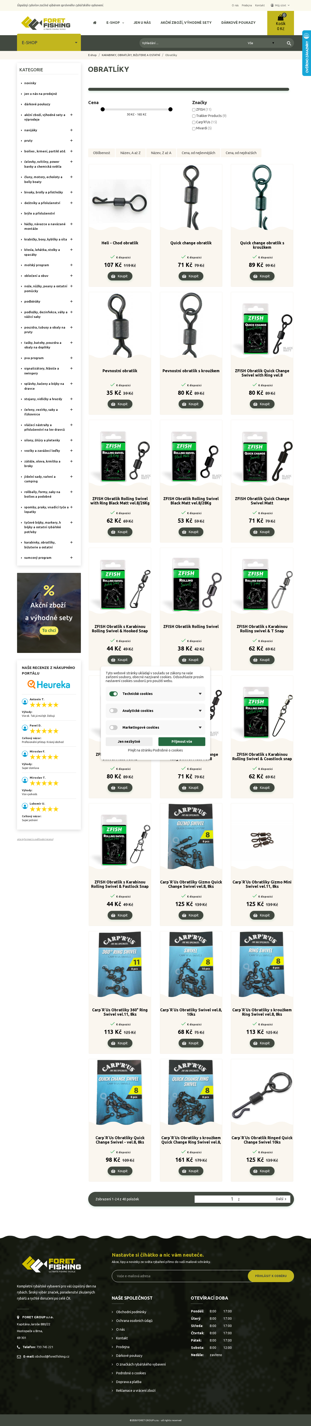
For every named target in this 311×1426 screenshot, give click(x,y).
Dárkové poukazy (128, 1356)
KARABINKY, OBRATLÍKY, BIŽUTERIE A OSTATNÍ (39, 545)
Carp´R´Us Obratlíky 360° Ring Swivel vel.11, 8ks (120, 1012)
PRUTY (28, 140)
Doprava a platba (128, 1382)
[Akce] (49, 612)
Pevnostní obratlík (120, 371)
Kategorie (31, 69)
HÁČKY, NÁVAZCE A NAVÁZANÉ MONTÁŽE (45, 226)
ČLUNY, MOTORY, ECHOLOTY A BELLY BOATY (43, 179)
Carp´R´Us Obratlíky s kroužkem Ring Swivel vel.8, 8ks (262, 1012)
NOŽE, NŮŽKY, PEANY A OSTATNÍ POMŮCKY (45, 288)
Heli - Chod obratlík (120, 243)
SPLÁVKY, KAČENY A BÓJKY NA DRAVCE (44, 386)
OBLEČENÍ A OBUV (36, 275)
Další (282, 1199)
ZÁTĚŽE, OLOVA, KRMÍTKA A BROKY (42, 464)
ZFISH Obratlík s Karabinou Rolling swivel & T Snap (262, 628)
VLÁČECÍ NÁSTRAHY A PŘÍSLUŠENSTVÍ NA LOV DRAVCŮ (44, 427)
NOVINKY (30, 83)
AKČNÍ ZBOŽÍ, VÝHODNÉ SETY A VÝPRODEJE (44, 117)
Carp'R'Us (206, 122)
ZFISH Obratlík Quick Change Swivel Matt (262, 500)
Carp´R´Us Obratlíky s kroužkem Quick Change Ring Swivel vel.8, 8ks (191, 1140)
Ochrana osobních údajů (134, 1321)
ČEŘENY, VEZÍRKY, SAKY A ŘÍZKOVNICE (41, 412)
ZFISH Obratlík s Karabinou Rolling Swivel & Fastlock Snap (120, 884)
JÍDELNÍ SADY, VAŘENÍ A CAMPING (40, 479)
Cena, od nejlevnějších (198, 153)
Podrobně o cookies (130, 1373)
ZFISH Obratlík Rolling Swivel (191, 626)
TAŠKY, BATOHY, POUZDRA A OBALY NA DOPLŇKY (42, 345)
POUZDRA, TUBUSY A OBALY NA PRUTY (44, 330)
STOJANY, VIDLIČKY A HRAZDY (43, 399)
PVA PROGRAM (34, 358)
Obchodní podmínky (130, 1312)
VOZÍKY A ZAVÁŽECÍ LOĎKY (42, 450)
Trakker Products (211, 116)
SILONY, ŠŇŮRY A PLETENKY (42, 440)
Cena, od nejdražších (241, 153)
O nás (120, 1329)
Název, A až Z (131, 153)
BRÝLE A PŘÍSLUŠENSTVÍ (39, 213)
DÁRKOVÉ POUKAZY (37, 104)
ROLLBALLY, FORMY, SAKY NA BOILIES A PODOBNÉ (42, 494)
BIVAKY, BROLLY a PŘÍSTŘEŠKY (43, 192)
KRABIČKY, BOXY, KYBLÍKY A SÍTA (45, 239)
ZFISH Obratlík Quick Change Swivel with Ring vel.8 (262, 373)
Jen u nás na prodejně (40, 93)
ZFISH (203, 109)
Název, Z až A (161, 153)
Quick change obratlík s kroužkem (262, 245)
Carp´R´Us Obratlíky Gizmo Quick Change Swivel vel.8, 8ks (191, 884)
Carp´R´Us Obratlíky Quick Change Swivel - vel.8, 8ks (120, 1140)
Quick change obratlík (191, 243)
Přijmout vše (182, 742)
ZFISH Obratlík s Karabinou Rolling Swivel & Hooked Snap (120, 628)
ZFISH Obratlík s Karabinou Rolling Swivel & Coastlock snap (262, 756)
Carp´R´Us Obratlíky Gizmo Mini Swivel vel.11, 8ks (262, 884)
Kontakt (121, 1338)
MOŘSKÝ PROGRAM (36, 265)
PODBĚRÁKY (32, 301)
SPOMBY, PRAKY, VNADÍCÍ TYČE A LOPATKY (46, 509)
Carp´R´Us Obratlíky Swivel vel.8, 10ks (191, 1012)
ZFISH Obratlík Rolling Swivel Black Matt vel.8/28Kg (191, 500)
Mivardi (204, 128)
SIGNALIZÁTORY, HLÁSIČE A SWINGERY (41, 371)
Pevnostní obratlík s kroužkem (191, 371)
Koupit (123, 276)
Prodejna (122, 1347)
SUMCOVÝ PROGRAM (38, 557)
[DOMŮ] (95, 23)
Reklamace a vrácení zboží (135, 1391)
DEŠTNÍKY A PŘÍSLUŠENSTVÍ (42, 203)
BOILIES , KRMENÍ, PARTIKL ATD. (45, 151)
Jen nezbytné (129, 742)
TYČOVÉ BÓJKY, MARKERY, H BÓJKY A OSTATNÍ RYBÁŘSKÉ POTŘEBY (42, 527)
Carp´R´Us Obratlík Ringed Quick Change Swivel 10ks (262, 1140)
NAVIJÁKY (30, 130)
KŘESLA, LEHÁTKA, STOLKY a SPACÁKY (42, 252)
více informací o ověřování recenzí (35, 839)
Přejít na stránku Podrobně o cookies (155, 750)
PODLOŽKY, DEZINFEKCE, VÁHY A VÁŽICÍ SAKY (46, 314)
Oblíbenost (101, 153)
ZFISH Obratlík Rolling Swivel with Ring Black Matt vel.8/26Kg (120, 500)
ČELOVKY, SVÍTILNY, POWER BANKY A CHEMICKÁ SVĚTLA (42, 164)
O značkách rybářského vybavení (140, 1364)
